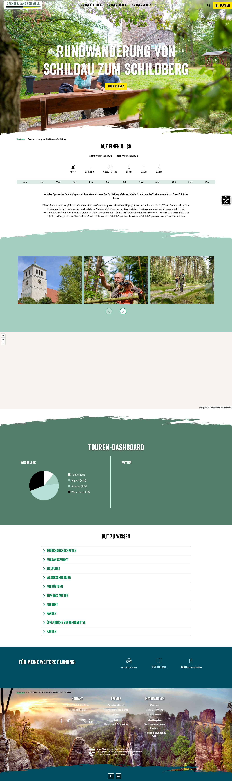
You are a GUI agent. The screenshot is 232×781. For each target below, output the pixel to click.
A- (111, 776)
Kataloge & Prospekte (116, 724)
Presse (116, 714)
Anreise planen (116, 704)
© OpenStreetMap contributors (219, 407)
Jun (108, 181)
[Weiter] (123, 311)
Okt (174, 181)
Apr (75, 181)
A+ (118, 776)
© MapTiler (203, 407)
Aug (141, 181)
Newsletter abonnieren (116, 709)
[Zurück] (109, 311)
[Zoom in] (3, 335)
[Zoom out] (3, 339)
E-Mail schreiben (77, 709)
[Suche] (209, 5)
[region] (116, 370)
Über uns (155, 704)
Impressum (155, 714)
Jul (124, 181)
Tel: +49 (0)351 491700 (77, 704)
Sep (157, 181)
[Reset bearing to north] (3, 343)
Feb (41, 181)
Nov (190, 181)
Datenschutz (155, 719)
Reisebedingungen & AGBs (155, 734)
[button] (116, 86)
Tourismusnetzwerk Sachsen (154, 726)
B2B (116, 719)
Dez (207, 181)
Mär (58, 181)
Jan (25, 181)
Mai (91, 181)
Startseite (21, 139)
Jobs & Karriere (154, 709)
